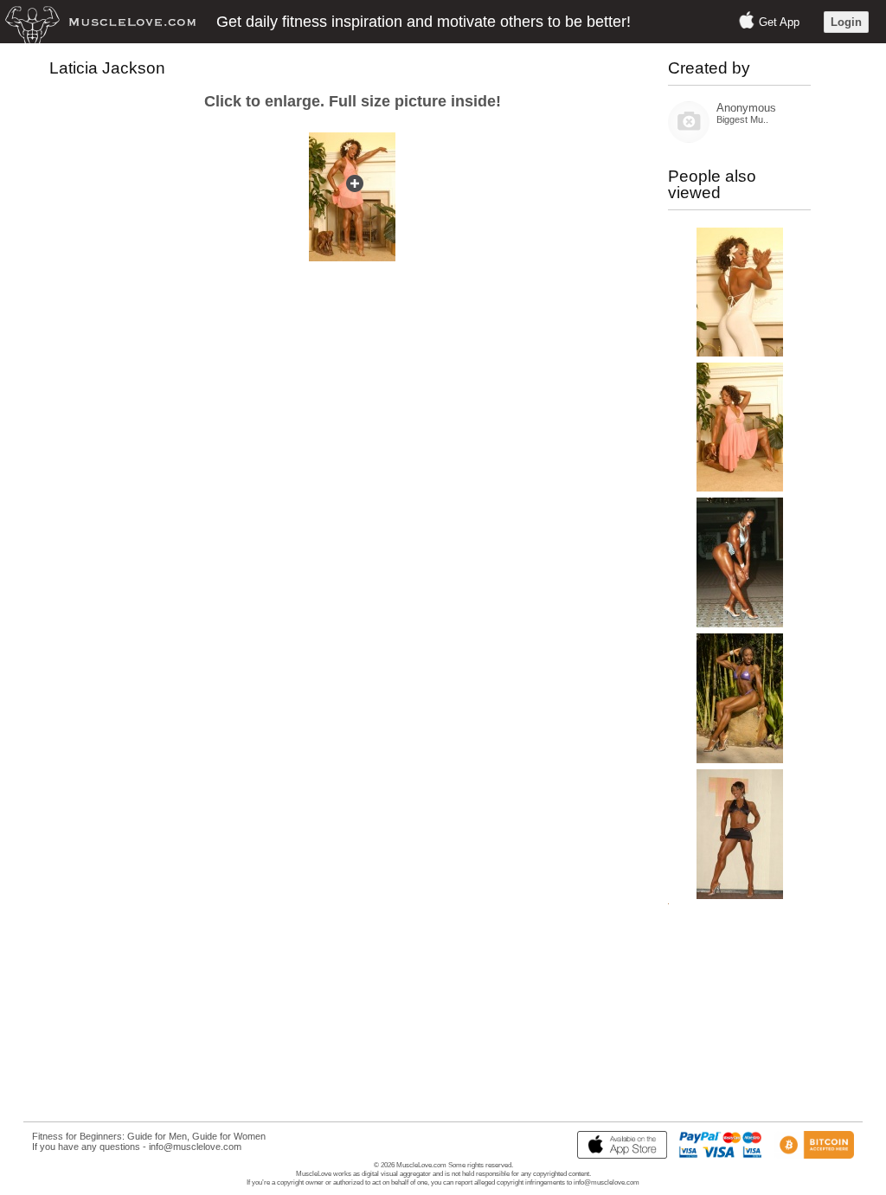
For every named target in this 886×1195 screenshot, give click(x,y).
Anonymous (746, 107)
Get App (779, 22)
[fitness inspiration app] (617, 1155)
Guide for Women (229, 1136)
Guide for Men (157, 1136)
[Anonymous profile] (688, 138)
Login (846, 22)
